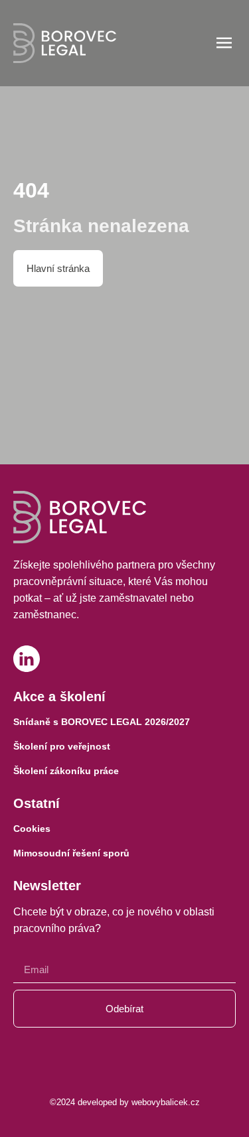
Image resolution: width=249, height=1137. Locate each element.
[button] (224, 44)
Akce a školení (59, 696)
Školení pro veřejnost (61, 746)
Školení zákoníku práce (66, 771)
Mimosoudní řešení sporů (71, 853)
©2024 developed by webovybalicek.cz (125, 1102)
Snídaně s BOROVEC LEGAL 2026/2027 (101, 721)
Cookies (31, 828)
